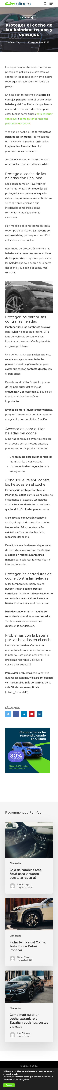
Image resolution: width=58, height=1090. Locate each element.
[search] (45, 3)
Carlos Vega (15, 43)
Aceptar (9, 1085)
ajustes (25, 1079)
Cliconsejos (29, 17)
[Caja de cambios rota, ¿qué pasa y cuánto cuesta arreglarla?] (29, 858)
